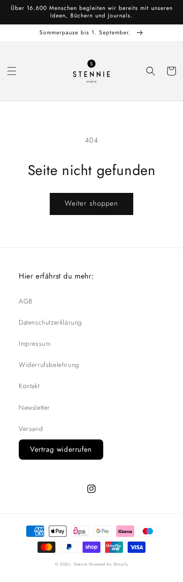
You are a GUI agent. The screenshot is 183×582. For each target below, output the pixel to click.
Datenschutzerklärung (50, 322)
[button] (11, 71)
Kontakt (29, 386)
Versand (31, 428)
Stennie (80, 564)
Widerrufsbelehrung (49, 364)
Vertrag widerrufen (61, 449)
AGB (25, 301)
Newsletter (34, 407)
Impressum (34, 343)
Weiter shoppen (91, 203)
